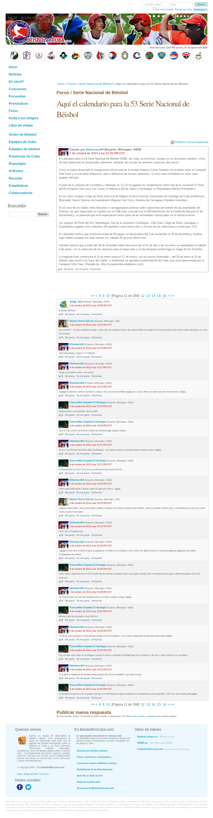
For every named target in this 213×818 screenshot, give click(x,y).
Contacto (44, 774)
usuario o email (153, 4)
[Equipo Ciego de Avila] (124, 60)
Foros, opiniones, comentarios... (95, 757)
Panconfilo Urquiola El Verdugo (87, 402)
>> (172, 296)
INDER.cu (154, 742)
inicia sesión (138, 716)
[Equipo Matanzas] (75, 60)
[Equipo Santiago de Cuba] (186, 60)
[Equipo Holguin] (161, 60)
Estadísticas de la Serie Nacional (94, 769)
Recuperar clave (183, 9)
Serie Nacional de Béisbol (96, 83)
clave (173, 4)
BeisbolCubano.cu (156, 736)
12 (143, 296)
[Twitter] (28, 790)
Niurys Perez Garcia (81, 321)
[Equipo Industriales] (26, 60)
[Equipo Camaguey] (137, 60)
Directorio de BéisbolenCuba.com (95, 788)
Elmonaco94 (95, 149)
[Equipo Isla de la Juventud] (63, 60)
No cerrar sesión (164, 9)
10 (108, 296)
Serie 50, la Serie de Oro (90, 775)
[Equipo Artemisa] (39, 60)
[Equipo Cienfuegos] (88, 60)
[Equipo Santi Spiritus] (112, 60)
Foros (72, 83)
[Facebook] (19, 790)
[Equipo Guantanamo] (198, 60)
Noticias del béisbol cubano (92, 750)
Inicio (61, 83)
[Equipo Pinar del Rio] (14, 60)
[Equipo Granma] (174, 60)
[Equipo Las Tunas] (149, 60)
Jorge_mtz (75, 301)
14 (153, 296)
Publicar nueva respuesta (191, 142)
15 (159, 296)
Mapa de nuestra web (88, 782)
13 (148, 296)
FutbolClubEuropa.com (163, 748)
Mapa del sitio (31, 774)
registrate (151, 716)
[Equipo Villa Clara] (100, 60)
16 (164, 296)
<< (93, 296)
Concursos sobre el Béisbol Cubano (97, 763)
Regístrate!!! (200, 9)
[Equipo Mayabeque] (51, 60)
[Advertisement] (132, 71)
